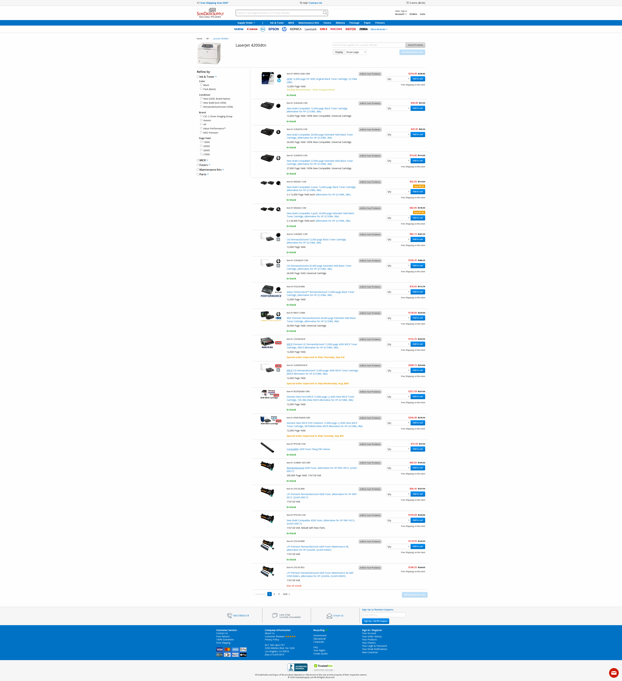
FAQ (315, 647)
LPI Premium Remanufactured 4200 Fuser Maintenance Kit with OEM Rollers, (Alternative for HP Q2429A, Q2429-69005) (320, 574)
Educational (319, 638)
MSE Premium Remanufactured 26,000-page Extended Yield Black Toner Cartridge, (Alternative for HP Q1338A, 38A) (321, 319)
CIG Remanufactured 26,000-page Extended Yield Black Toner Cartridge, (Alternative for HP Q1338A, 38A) (319, 267)
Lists (422, 14)
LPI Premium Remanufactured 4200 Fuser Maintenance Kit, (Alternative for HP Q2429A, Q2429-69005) (318, 548)
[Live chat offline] (614, 673)
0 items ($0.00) (417, 2)
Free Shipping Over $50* (214, 2)
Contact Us (315, 2)
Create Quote (320, 653)
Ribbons (340, 22)
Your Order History (372, 636)
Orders (413, 14)
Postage (354, 22)
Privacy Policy (272, 639)
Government (320, 635)
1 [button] (269, 594)
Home (199, 38)
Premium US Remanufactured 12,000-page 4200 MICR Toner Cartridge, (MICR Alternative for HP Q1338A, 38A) (322, 346)
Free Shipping (223, 642)
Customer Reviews (275, 636)
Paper (367, 22)
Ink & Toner (277, 22)
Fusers (327, 22)
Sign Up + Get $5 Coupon (375, 621)
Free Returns (223, 636)
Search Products (415, 45)
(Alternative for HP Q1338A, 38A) (333, 194)
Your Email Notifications (374, 649)
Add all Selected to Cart (412, 52)
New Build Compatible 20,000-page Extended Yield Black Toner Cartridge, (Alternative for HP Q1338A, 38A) (320, 136)
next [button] (285, 594)
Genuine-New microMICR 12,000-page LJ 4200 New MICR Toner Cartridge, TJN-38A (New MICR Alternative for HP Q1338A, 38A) (320, 398)
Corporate (318, 641)
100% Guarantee (225, 639)
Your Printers (369, 642)
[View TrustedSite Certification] (323, 667)
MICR (291, 22)
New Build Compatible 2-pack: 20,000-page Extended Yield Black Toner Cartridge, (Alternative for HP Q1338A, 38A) (320, 215)
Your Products (369, 639)
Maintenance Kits (309, 22)
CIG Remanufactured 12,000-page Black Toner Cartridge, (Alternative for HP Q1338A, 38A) (316, 241)
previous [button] (261, 594)
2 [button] (274, 594)
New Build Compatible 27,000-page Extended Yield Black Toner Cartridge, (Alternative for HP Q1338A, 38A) (320, 162)
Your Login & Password (374, 645)
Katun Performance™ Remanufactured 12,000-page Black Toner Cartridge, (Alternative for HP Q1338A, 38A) (320, 293)
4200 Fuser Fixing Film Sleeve (308, 449)
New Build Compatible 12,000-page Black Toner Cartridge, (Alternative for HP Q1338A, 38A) (317, 110)
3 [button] (279, 594)
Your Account (369, 633)
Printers (380, 22)
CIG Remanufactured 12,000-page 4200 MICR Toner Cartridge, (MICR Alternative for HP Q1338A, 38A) (323, 372)
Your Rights (319, 650)
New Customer (370, 652)
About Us (270, 633)
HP (207, 38)
